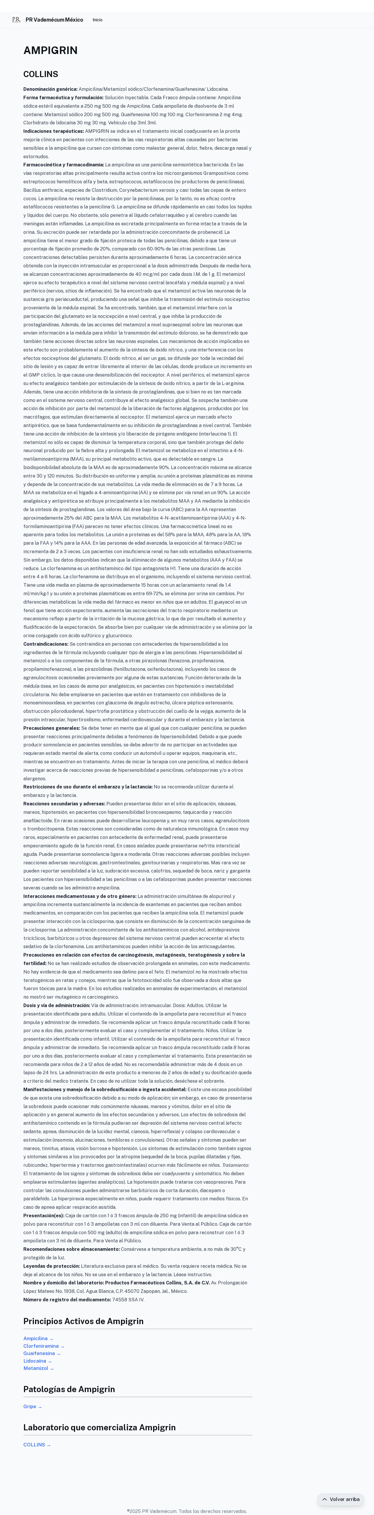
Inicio (98, 20)
